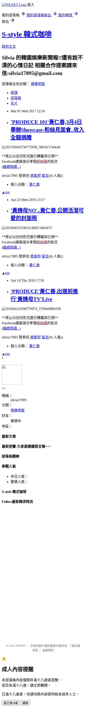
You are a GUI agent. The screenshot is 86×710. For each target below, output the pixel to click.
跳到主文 (9, 46)
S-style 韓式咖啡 (27, 34)
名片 (14, 103)
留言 (45, 176)
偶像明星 (38, 84)
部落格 (16, 98)
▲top (6, 192)
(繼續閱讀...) (11, 167)
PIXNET (21, 645)
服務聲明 (48, 650)
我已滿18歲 (11, 703)
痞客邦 (35, 176)
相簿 (14, 93)
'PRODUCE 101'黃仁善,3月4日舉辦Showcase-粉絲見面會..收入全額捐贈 (47, 129)
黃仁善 (34, 184)
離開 (25, 703)
